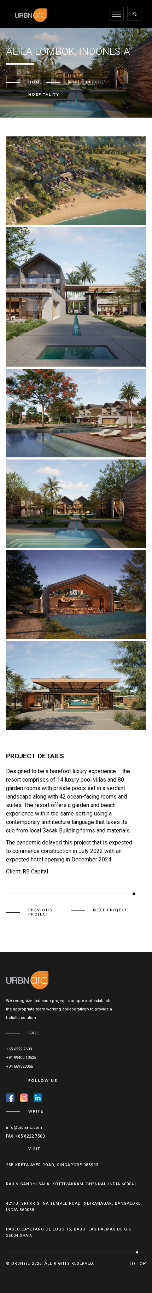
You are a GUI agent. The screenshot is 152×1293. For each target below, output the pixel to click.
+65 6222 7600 (19, 1049)
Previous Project (40, 912)
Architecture (86, 82)
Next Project (110, 910)
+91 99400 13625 (21, 1057)
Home (35, 82)
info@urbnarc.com (24, 1127)
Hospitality (43, 94)
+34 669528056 (19, 1066)
